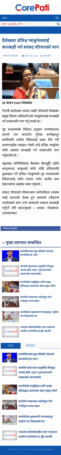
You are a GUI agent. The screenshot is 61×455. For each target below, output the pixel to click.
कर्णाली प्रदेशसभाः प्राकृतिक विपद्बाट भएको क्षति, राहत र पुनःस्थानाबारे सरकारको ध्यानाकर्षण (37, 270)
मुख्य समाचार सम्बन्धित (23, 242)
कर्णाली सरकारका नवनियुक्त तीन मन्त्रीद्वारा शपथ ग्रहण (36, 299)
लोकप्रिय (30, 345)
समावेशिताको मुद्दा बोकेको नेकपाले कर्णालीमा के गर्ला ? (36, 253)
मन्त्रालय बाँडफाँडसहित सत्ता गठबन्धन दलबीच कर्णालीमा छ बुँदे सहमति (37, 329)
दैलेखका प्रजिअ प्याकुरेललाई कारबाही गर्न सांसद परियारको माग (30, 44)
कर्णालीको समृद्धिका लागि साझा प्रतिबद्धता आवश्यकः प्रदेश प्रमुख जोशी (37, 284)
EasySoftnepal (48, 449)
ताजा (10, 345)
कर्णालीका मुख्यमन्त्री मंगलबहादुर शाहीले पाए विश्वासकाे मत (39, 314)
